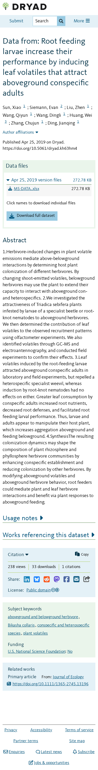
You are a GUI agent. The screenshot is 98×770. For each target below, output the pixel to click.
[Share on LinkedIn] (27, 579)
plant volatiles (35, 633)
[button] (49, 180)
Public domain (38, 590)
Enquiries (17, 752)
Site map (77, 741)
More (79, 21)
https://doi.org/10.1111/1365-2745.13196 (51, 684)
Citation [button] (16, 554)
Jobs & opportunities (51, 763)
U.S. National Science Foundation (36, 652)
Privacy (10, 730)
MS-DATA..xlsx (26, 189)
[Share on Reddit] (47, 579)
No (69, 652)
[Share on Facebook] (67, 579)
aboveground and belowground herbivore (43, 617)
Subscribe (86, 752)
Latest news (51, 752)
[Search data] (61, 21)
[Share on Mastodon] (57, 579)
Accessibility (41, 730)
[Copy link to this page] (86, 579)
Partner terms (25, 741)
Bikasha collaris (21, 625)
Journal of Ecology (68, 677)
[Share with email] (76, 579)
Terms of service (79, 730)
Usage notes (20, 518)
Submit (16, 21)
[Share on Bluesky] (37, 579)
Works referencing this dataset (46, 535)
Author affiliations (18, 132)
